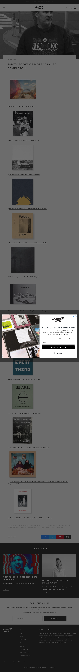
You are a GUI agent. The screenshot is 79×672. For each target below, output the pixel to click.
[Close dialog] (75, 316)
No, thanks (58, 353)
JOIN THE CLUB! (58, 347)
